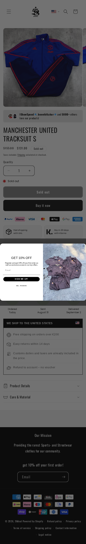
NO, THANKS (21, 285)
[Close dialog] (83, 246)
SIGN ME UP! (21, 279)
